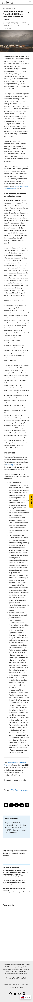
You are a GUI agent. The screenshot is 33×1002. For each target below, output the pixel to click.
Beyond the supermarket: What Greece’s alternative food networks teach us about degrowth (15, 872)
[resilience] (7, 2)
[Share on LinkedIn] (21, 805)
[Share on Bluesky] (6, 805)
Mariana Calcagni (8, 24)
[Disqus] (16, 930)
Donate (25, 984)
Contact (16, 984)
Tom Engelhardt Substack (22, 892)
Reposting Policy (11, 978)
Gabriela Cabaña (20, 22)
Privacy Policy (22, 978)
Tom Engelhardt (9, 892)
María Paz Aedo (18, 24)
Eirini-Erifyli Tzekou (10, 876)
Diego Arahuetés (10, 22)
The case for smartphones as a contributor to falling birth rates (14, 881)
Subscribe (14, 987)
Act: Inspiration (9, 8)
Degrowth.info (15, 26)
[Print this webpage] (27, 805)
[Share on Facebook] (11, 805)
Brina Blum (14, 790)
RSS (21, 987)
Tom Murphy (8, 884)
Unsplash (24, 790)
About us (7, 984)
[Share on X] (16, 805)
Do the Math (16, 884)
